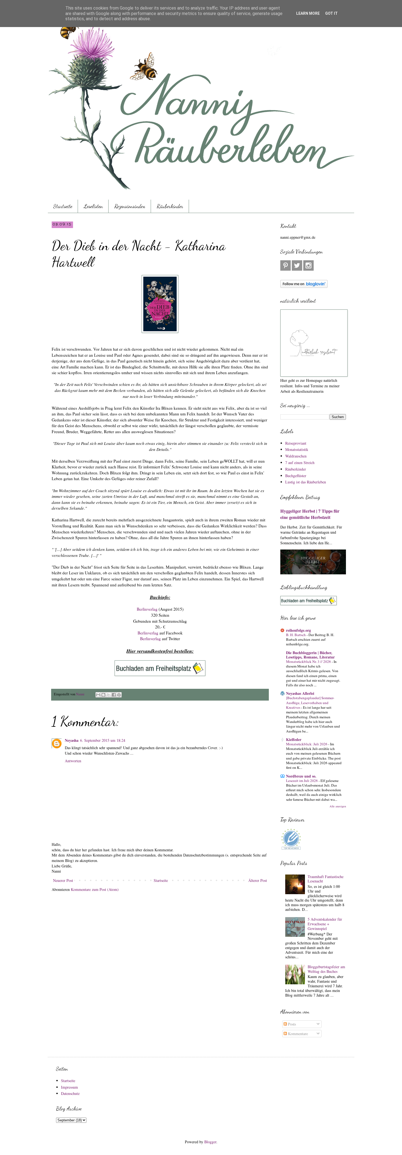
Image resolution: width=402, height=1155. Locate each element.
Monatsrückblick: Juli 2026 (307, 744)
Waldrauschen (296, 456)
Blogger (210, 1141)
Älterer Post (257, 880)
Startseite (62, 206)
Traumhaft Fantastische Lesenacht (325, 879)
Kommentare (297, 1033)
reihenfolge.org (298, 630)
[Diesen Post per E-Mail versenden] (98, 695)
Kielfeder (293, 739)
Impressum (69, 1087)
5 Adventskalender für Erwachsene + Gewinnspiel (325, 924)
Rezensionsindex (129, 206)
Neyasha (71, 740)
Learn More (308, 13)
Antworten (73, 760)
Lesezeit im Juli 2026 (302, 780)
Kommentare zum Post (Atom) (95, 889)
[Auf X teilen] (108, 695)
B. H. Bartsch (296, 634)
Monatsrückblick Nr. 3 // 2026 (309, 661)
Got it (331, 13)
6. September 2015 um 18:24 (102, 740)
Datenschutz (70, 1093)
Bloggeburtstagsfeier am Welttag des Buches (326, 969)
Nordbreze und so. (301, 776)
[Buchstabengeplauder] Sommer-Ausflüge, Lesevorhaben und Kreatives (310, 702)
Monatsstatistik (296, 449)
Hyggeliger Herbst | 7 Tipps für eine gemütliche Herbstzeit (309, 514)
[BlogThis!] (103, 695)
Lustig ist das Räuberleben (305, 482)
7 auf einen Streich (299, 462)
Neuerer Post (63, 880)
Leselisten (93, 206)
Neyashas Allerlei (300, 693)
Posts (291, 1024)
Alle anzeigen (338, 806)
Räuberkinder (170, 206)
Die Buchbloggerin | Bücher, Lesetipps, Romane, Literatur (310, 655)
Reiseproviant (295, 443)
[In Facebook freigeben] (113, 695)
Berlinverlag (148, 609)
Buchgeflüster (295, 475)
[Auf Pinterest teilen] (119, 695)
